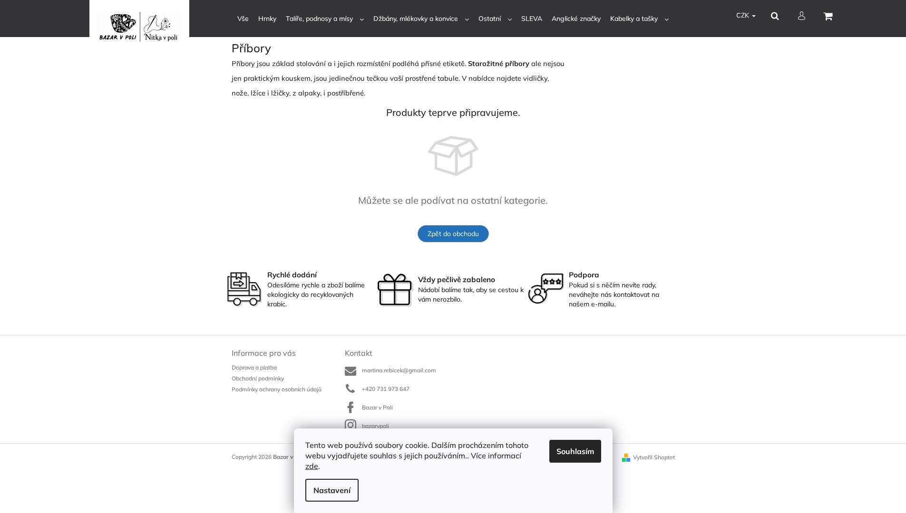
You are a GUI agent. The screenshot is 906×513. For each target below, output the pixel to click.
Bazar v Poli (377, 407)
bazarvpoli (375, 425)
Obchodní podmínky (258, 378)
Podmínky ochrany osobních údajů (276, 389)
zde (311, 466)
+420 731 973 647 (385, 388)
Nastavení (332, 490)
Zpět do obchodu (453, 233)
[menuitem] (243, 19)
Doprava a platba (254, 367)
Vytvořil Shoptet (654, 457)
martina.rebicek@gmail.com (399, 370)
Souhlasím (575, 451)
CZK (743, 15)
